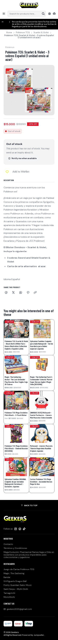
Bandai (7, 577)
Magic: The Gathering (14, 573)
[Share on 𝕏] (13, 292)
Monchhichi (9, 597)
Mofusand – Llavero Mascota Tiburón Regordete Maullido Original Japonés (41, 448)
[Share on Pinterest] (27, 292)
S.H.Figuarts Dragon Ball (15, 581)
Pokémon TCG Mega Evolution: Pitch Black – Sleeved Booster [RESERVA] (16, 448)
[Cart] (54, 13)
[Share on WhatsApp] (20, 292)
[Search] (43, 14)
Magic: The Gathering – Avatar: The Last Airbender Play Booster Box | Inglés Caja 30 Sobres (16, 381)
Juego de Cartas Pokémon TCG (19, 569)
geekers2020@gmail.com (19, 609)
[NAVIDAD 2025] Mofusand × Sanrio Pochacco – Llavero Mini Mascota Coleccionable (41, 415)
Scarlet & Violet (41, 33)
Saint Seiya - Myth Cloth (16, 589)
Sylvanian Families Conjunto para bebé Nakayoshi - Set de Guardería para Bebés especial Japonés (41, 345)
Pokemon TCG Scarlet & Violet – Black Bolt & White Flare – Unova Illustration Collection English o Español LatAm (16, 345)
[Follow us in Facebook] (19, 528)
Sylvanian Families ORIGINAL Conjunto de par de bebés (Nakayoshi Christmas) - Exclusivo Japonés (15, 483)
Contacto (8, 544)
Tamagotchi (9, 593)
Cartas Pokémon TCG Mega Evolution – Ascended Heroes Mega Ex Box (41, 481)
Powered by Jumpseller (33, 635)
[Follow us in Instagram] (15, 528)
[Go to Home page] (29, 5)
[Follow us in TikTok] (24, 528)
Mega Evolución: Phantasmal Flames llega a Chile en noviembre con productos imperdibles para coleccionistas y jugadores (29, 555)
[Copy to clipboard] (35, 292)
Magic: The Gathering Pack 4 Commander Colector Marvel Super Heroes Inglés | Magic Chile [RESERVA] (41, 381)
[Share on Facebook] (6, 292)
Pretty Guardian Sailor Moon (18, 585)
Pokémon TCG (23, 33)
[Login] (50, 13)
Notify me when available (24, 158)
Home (9, 33)
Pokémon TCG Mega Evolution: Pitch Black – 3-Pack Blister (16, 413)
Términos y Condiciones (15, 548)
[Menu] (4, 13)
